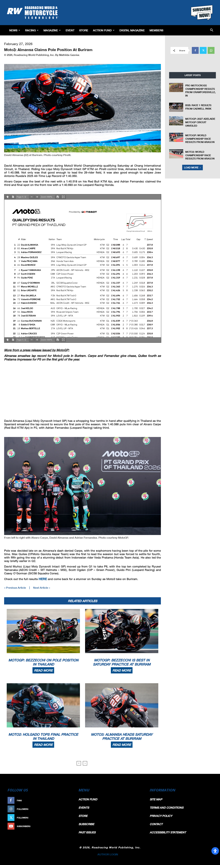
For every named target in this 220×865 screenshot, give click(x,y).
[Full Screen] (63, 197)
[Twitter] (203, 50)
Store (83, 30)
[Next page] (13, 197)
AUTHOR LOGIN (107, 854)
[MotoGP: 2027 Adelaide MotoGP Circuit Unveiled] (176, 120)
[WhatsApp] (211, 50)
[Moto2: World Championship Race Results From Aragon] (176, 153)
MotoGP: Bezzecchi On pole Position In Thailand (43, 662)
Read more (43, 670)
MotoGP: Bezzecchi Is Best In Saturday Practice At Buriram (122, 662)
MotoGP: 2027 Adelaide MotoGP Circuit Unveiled (200, 122)
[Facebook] (195, 50)
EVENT (70, 30)
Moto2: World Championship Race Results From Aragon (199, 155)
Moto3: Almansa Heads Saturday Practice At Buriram (122, 736)
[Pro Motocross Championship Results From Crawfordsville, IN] (176, 87)
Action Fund (102, 30)
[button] (211, 30)
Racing (30, 30)
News (13, 30)
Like (68, 800)
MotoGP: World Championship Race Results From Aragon (199, 138)
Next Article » (41, 587)
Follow (66, 809)
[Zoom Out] (31, 197)
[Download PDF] (57, 197)
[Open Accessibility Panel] (215, 851)
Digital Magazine (132, 30)
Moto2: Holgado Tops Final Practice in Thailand (43, 736)
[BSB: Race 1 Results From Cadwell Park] (176, 107)
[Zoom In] (37, 197)
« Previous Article (15, 587)
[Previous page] (7, 197)
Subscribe (64, 826)
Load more (191, 167)
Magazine (50, 30)
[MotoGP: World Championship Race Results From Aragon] (176, 137)
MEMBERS (156, 30)
